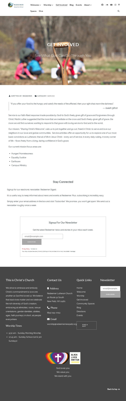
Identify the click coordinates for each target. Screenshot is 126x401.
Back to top (112, 389)
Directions (81, 311)
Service (51, 96)
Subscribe (32, 242)
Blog (79, 307)
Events (80, 315)
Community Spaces (86, 303)
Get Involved (82, 300)
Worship (80, 296)
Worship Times (14, 325)
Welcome (81, 292)
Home (79, 288)
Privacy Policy (26, 249)
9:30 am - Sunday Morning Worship (25, 333)
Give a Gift (85, 325)
